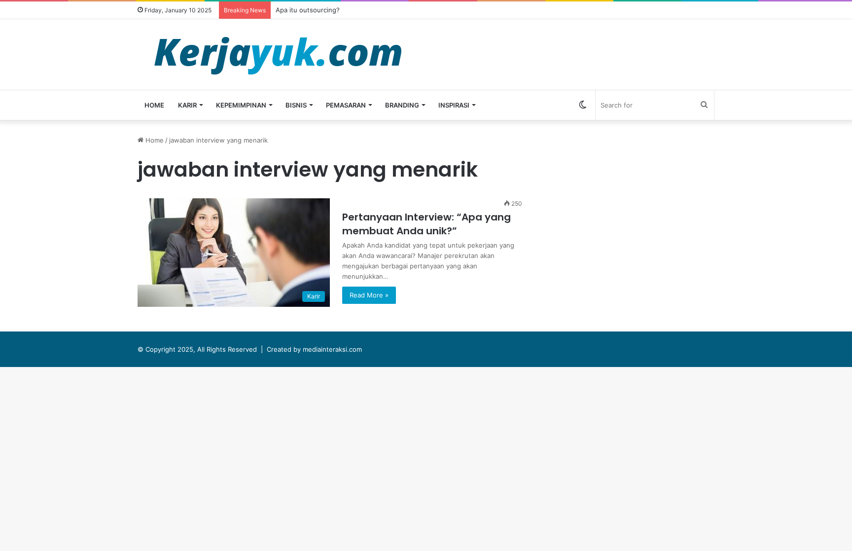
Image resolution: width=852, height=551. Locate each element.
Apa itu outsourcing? (308, 10)
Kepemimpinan (241, 105)
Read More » (369, 295)
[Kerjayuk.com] (278, 54)
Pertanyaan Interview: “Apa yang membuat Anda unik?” (426, 224)
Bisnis (296, 105)
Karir (187, 105)
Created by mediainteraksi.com (314, 349)
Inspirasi (453, 105)
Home (154, 105)
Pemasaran (346, 105)
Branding (402, 105)
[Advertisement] (635, 204)
